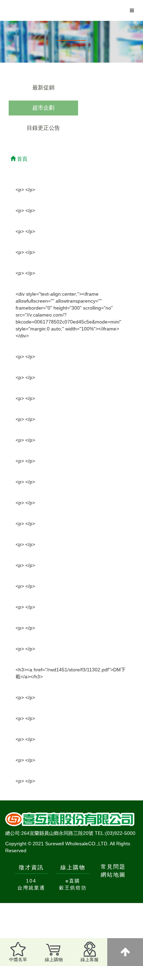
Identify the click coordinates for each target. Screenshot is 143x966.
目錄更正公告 (43, 128)
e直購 (73, 881)
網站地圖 (113, 875)
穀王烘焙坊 (73, 888)
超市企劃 (43, 108)
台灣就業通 (31, 888)
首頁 (21, 159)
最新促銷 (43, 87)
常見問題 (113, 867)
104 (31, 881)
